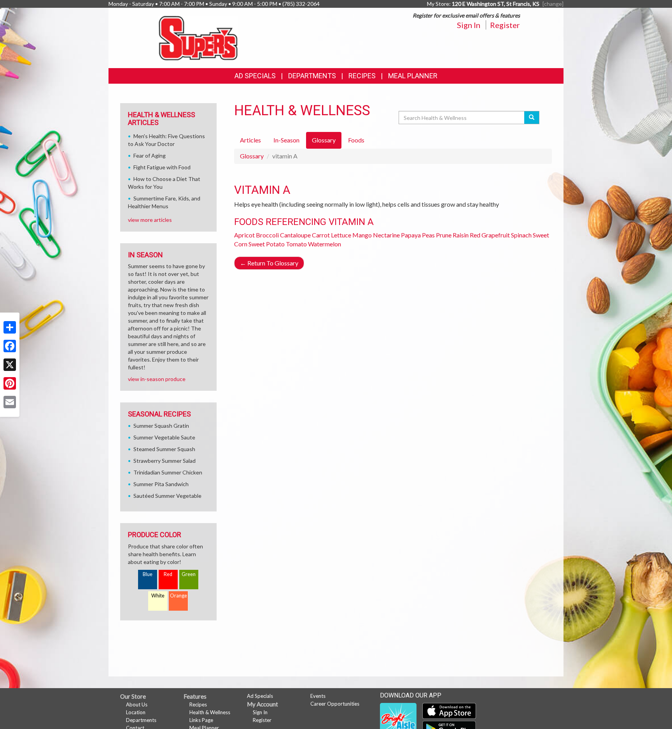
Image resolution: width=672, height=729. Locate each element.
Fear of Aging (149, 155)
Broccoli (267, 235)
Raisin (461, 235)
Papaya (411, 235)
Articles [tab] (250, 140)
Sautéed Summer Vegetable (167, 495)
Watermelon (324, 244)
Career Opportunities (334, 704)
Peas (428, 235)
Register (505, 25)
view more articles (150, 219)
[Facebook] (10, 346)
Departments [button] (312, 76)
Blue (147, 574)
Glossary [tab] (324, 140)
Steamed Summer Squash (164, 449)
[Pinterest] (10, 383)
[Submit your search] (531, 117)
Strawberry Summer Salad (164, 460)
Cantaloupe (295, 235)
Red (168, 574)
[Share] (10, 327)
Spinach (521, 235)
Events (318, 696)
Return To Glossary (269, 263)
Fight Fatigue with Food (162, 167)
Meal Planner (413, 76)
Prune (444, 235)
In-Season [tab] (286, 140)
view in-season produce (157, 379)
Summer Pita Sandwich (161, 484)
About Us (136, 704)
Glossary (252, 156)
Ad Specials (255, 76)
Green (189, 574)
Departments (141, 720)
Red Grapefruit (490, 235)
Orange (178, 596)
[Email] (10, 402)
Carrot (321, 235)
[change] (553, 3)
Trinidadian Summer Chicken (167, 472)
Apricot (244, 235)
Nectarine (386, 235)
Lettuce (341, 235)
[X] (10, 364)
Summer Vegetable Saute (164, 437)
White (157, 596)
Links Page (201, 720)
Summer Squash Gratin (161, 425)
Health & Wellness (209, 712)
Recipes (362, 76)
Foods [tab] (356, 140)
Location (135, 712)
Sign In (468, 25)
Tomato (296, 244)
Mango (362, 235)
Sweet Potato (266, 244)
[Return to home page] (198, 37)
